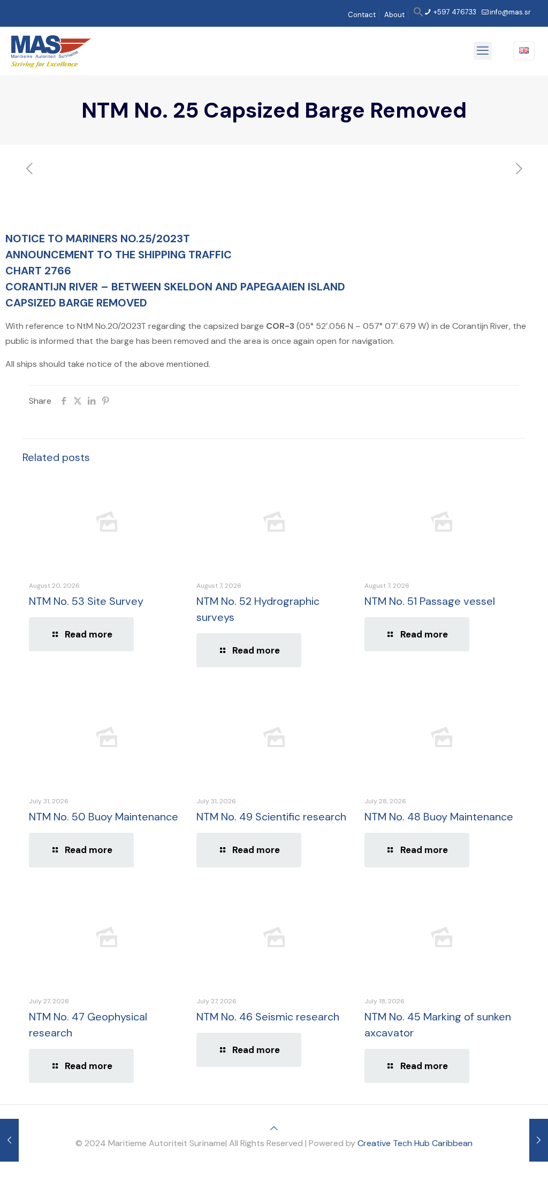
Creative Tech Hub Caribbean (415, 1143)
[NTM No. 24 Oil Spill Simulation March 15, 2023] (9, 1140)
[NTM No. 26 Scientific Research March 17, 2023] (538, 1140)
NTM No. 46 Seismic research (267, 1017)
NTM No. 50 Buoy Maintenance (103, 817)
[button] (418, 14)
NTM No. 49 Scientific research (271, 817)
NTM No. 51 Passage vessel (429, 601)
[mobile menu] (483, 51)
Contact (362, 14)
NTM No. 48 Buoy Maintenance (438, 817)
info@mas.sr (510, 12)
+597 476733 (454, 12)
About (394, 14)
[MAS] (51, 51)
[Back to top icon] (274, 1128)
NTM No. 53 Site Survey (86, 601)
